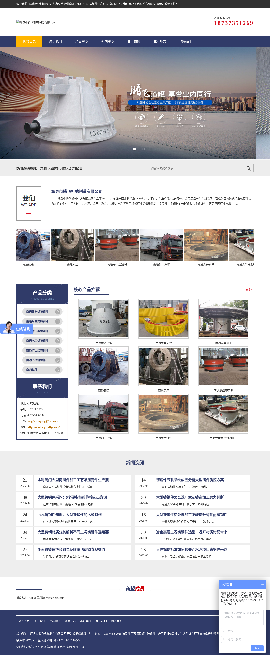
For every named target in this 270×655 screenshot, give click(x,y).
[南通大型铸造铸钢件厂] (229, 260)
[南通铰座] (52, 260)
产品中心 (54, 621)
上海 (81, 646)
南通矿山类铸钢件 (37, 350)
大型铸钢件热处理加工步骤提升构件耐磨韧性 (191, 515)
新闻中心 (70, 621)
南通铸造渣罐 (103, 343)
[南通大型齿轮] (163, 337)
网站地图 (116, 621)
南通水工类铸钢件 (37, 340)
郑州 (75, 646)
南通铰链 (103, 390)
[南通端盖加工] (223, 337)
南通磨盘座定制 (96, 264)
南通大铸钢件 (185, 264)
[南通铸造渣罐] (103, 337)
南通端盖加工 (223, 343)
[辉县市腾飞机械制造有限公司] (36, 22)
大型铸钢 (54, 168)
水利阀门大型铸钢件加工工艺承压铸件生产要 (73, 480)
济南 (37, 646)
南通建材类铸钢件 (37, 311)
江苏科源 (40, 597)
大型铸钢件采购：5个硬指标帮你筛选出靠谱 (72, 497)
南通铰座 (51, 264)
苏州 (62, 646)
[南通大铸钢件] (185, 260)
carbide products (55, 597)
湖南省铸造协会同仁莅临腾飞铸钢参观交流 (71, 550)
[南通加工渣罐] (140, 260)
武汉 (56, 646)
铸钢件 (43, 168)
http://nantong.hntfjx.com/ (43, 427)
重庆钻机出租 (25, 597)
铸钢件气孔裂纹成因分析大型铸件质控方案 (190, 480)
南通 (43, 646)
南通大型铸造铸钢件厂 (230, 264)
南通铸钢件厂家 (78, 3)
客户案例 (85, 621)
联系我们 (101, 621)
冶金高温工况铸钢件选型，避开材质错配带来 (191, 532)
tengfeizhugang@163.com (42, 421)
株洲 (69, 646)
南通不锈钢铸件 (36, 360)
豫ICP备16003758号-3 (67, 640)
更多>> (250, 289)
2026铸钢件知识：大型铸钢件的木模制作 (70, 515)
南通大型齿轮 (163, 343)
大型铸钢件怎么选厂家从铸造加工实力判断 (190, 497)
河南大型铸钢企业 (71, 168)
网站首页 (24, 621)
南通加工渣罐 (140, 264)
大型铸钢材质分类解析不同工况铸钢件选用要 (73, 532)
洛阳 (50, 646)
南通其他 (31, 369)
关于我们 (39, 621)
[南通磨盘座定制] (96, 260)
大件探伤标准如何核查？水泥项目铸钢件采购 (191, 550)
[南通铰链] (103, 385)
